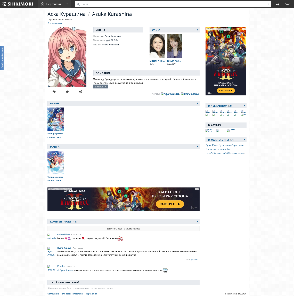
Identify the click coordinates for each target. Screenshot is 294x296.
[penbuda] (222, 115)
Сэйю (156, 30)
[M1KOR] (244, 111)
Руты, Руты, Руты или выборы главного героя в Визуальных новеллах (242, 145)
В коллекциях (220, 139)
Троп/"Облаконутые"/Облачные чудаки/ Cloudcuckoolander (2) (237, 152)
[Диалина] (236, 115)
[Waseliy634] (229, 115)
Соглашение (53, 294)
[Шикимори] (17, 4)
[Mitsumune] (215, 115)
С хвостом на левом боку (219, 149)
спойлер (99, 86)
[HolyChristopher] (236, 111)
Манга (54, 146)
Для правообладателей (73, 294)
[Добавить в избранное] (67, 91)
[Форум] (277, 4)
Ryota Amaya (64, 247)
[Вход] (287, 4)
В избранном (220, 105)
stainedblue (63, 234)
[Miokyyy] (208, 115)
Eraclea (61, 266)
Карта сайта (91, 294)
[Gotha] (222, 111)
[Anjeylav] (208, 111)
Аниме (55, 103)
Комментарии (63, 221)
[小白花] (244, 115)
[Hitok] (229, 111)
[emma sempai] (215, 111)
